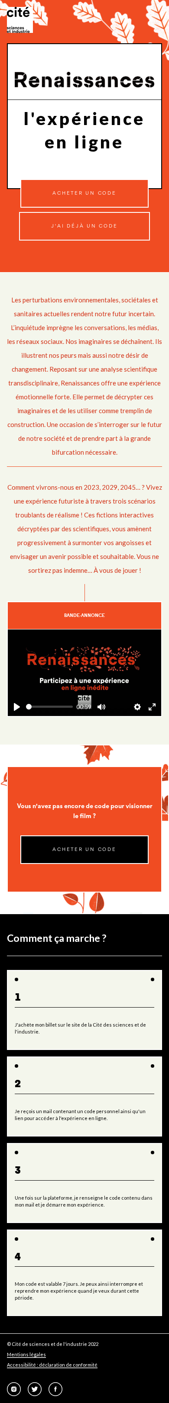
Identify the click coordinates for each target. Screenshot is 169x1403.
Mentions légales (26, 1354)
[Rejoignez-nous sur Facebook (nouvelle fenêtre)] (55, 1389)
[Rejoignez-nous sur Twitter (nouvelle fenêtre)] (35, 1389)
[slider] (49, 707)
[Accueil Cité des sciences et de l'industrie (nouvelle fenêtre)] (20, 20)
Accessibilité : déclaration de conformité (52, 1365)
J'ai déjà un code (84, 226)
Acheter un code (84, 193)
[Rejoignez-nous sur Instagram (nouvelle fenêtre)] (14, 1389)
